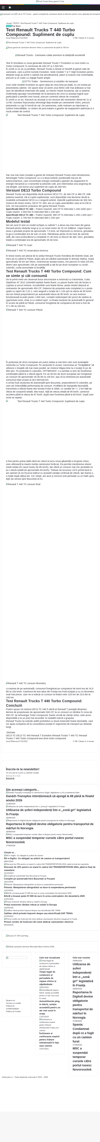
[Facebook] (6, 744)
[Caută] (96, 8)
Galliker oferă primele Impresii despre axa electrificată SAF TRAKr (38, 913)
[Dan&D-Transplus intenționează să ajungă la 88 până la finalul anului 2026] (42, 792)
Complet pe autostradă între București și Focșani (29, 879)
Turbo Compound (27, 178)
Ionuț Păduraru (12, 38)
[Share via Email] (7, 744)
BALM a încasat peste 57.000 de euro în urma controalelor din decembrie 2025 (44, 896)
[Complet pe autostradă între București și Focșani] (25, 876)
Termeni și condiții (13, 1003)
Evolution (44, 72)
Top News (16, 26)
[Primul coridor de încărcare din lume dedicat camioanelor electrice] (40, 919)
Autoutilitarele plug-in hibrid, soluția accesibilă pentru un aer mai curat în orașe (49, 1007)
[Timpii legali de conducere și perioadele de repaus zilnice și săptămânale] (50, 969)
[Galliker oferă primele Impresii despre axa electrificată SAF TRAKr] (32, 910)
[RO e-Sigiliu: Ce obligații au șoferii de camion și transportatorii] (23, 855)
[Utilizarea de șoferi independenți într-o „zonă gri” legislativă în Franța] (35, 806)
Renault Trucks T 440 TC (65, 735)
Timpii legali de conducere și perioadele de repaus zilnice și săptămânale (47, 978)
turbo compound (57, 738)
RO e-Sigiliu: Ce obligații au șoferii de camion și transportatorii (37, 858)
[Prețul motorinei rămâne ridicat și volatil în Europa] (25, 902)
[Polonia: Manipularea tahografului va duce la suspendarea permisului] (33, 884)
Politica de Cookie (13, 1011)
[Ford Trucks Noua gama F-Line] (50, 2)
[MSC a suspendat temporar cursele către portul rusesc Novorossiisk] (39, 834)
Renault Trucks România (58, 256)
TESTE (16, 23)
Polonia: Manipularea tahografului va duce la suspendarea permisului (40, 887)
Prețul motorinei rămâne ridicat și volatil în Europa (30, 904)
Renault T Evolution (41, 735)
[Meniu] (3, 8)
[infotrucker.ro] (15, 7)
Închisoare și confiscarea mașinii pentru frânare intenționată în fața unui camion (49, 1039)
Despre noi (10, 1000)
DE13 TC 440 (23, 735)
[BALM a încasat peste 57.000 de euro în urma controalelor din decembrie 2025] (37, 893)
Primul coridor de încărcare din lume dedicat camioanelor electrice (38, 922)
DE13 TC (11, 735)
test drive (43, 738)
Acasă (8, 23)
